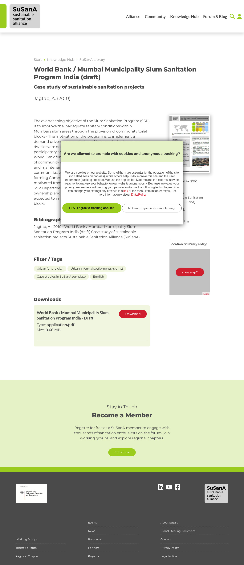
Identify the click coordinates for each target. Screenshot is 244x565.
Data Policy (138, 194)
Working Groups (26, 539)
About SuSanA (170, 522)
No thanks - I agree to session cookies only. (151, 208)
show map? (190, 272)
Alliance (133, 16)
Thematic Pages (26, 548)
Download (132, 314)
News (91, 531)
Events (92, 522)
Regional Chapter (27, 556)
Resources (94, 539)
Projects (93, 556)
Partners (93, 548)
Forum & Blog (215, 16)
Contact (166, 539)
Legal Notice (169, 556)
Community (155, 16)
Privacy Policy (170, 548)
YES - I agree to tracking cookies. (92, 208)
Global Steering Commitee (178, 531)
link (125, 191)
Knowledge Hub (184, 16)
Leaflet (206, 293)
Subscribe (122, 452)
